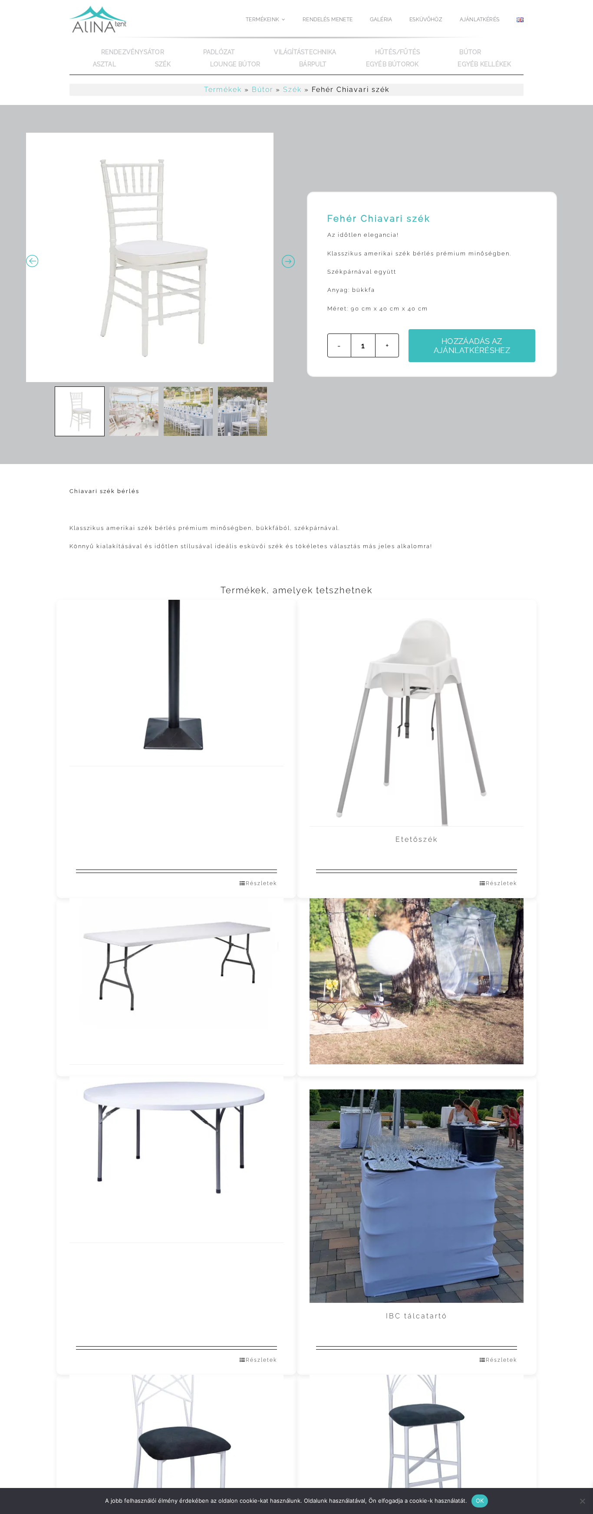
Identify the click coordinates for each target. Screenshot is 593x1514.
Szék (292, 89)
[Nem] (582, 1501)
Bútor (262, 89)
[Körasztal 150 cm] (176, 1136)
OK (480, 1500)
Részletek (261, 883)
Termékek (223, 89)
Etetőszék (416, 839)
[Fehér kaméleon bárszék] (417, 1434)
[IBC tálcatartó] (417, 1196)
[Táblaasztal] (176, 958)
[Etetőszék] (417, 720)
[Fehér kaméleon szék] (176, 1434)
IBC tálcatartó (416, 1316)
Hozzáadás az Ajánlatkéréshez (472, 346)
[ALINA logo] (99, 7)
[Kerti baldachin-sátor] (417, 958)
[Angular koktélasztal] (176, 659)
